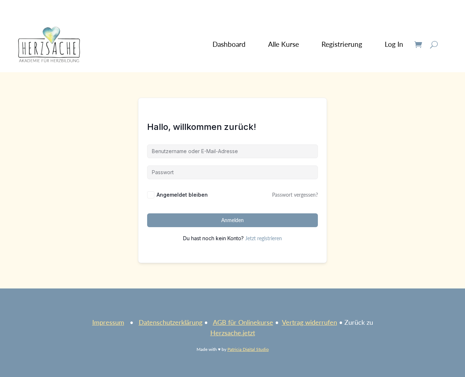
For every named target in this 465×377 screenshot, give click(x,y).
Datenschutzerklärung (170, 322)
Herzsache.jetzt (232, 333)
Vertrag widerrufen (309, 322)
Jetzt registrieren (263, 238)
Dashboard (229, 44)
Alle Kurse (283, 44)
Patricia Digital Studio (248, 349)
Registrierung (342, 44)
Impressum (108, 322)
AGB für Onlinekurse (243, 322)
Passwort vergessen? (295, 195)
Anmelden (232, 220)
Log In (394, 44)
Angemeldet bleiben (182, 195)
